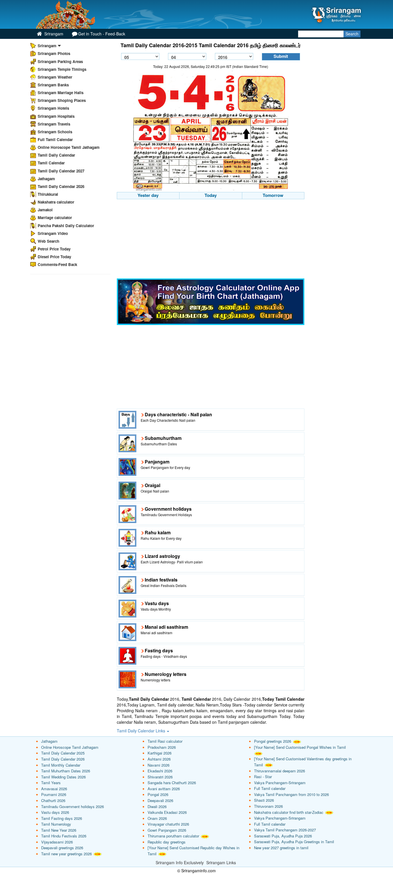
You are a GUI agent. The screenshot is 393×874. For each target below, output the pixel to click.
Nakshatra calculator (56, 202)
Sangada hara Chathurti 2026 (172, 782)
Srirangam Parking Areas (60, 61)
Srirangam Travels (54, 124)
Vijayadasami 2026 (57, 842)
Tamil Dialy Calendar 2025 (63, 753)
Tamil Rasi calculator (165, 741)
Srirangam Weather (55, 77)
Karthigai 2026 (159, 753)
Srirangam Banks (53, 85)
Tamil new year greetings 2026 (66, 853)
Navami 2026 (158, 765)
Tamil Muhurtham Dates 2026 (65, 771)
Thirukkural (48, 194)
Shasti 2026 (264, 800)
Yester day (148, 195)
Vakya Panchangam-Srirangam (280, 782)
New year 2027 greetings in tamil (281, 847)
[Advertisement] (211, 239)
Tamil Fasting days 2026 (61, 818)
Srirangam (53, 34)
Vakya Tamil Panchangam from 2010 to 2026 (291, 794)
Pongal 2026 (158, 794)
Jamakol (45, 209)
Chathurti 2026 (53, 800)
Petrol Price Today (54, 249)
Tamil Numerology (56, 824)
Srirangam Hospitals (56, 116)
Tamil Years (51, 782)
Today (211, 195)
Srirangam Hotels (53, 108)
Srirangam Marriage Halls (60, 92)
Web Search (48, 241)
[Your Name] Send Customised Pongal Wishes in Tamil (300, 747)
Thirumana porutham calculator (173, 836)
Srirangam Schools (55, 131)
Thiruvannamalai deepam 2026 (279, 771)
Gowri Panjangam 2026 (167, 830)
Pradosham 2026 (162, 747)
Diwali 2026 (157, 806)
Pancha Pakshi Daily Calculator (66, 225)
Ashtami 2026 (159, 759)
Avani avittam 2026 (164, 788)
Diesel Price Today (54, 256)
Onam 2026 (157, 818)
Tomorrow (273, 195)
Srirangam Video (53, 233)
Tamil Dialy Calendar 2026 (63, 759)
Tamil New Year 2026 (58, 830)
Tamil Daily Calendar (56, 155)
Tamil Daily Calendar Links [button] (141, 731)
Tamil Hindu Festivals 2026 (63, 836)
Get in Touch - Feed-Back (101, 34)
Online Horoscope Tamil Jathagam (69, 147)
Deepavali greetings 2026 (62, 847)
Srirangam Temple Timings (62, 69)
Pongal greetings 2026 (272, 741)
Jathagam (46, 178)
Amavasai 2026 (54, 788)
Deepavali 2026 (160, 800)
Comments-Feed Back (57, 264)
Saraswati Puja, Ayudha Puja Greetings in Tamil (294, 841)
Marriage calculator (55, 217)
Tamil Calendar (51, 163)
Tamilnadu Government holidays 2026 (72, 806)
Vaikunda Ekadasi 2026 (167, 812)
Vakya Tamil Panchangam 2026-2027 (285, 830)
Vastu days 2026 (55, 812)
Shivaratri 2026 (160, 777)
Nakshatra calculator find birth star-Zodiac (288, 812)
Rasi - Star (263, 776)
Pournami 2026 (53, 794)
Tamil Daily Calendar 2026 (61, 186)
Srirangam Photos (54, 53)
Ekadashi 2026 (160, 771)
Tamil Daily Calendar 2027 (61, 171)
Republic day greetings (167, 842)
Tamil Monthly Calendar (60, 765)
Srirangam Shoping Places (62, 100)
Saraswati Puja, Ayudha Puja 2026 (283, 836)
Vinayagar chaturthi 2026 (168, 824)
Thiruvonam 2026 (268, 806)
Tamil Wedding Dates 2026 (63, 777)
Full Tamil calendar (269, 788)
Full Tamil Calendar (55, 139)
